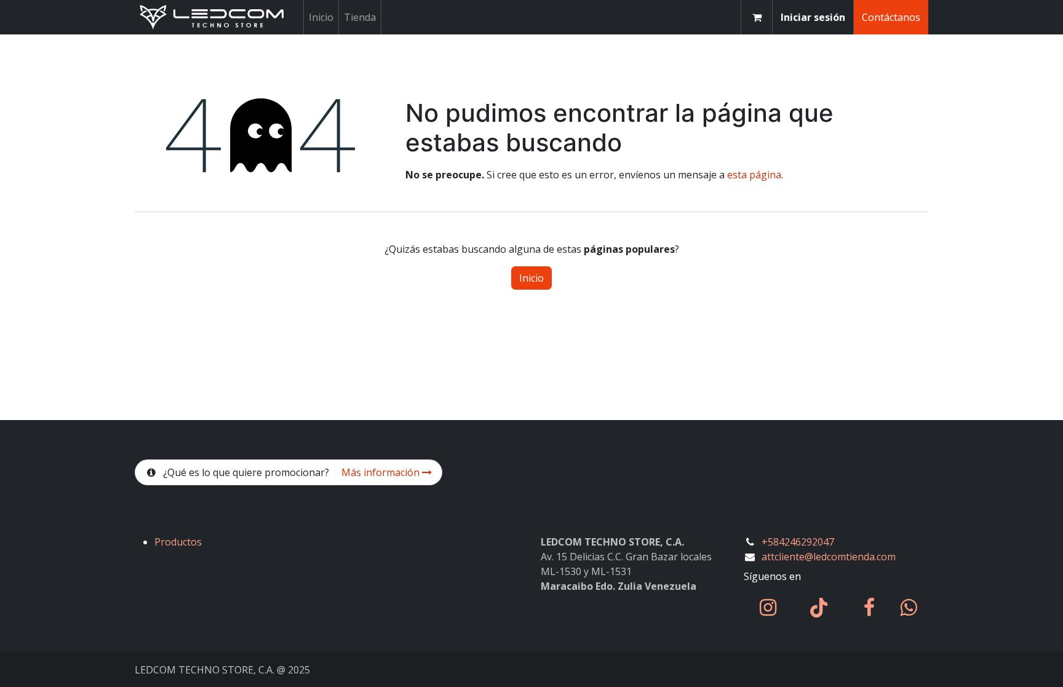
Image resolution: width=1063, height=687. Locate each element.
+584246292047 (798, 542)
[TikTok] (819, 608)
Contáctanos (891, 17)
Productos (178, 542)
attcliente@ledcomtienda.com (829, 556)
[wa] (908, 607)
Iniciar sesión (813, 17)
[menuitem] (321, 17)
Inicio (531, 278)
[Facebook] (869, 608)
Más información (381, 472)
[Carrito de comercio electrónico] (756, 17)
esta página (754, 174)
